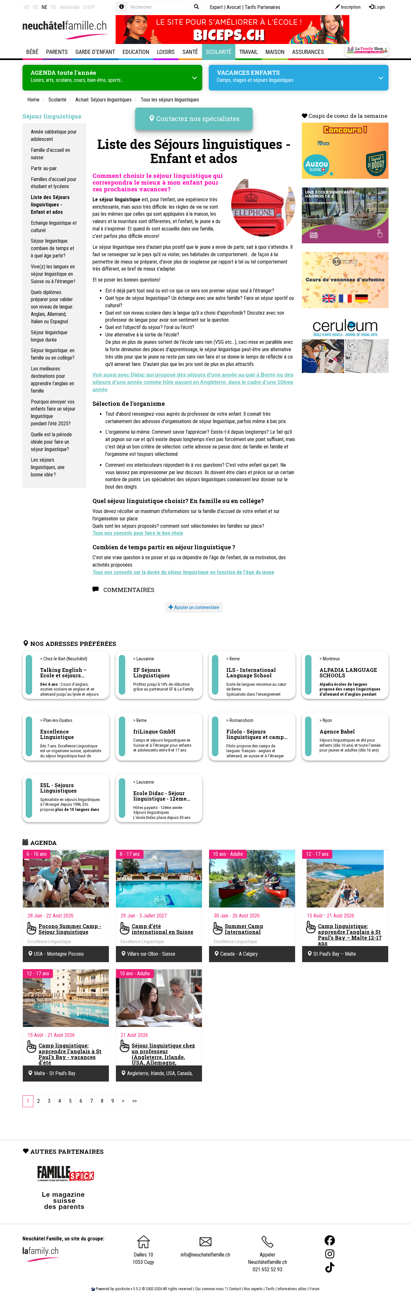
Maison (275, 51)
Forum (314, 1289)
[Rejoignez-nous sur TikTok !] (329, 1268)
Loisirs (166, 51)
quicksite (122, 1289)
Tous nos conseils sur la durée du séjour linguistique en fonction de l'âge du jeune (183, 572)
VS (53, 7)
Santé (190, 51)
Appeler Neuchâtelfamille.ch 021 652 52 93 (267, 1262)
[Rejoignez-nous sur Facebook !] (330, 1241)
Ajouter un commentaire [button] (196, 607)
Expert (216, 7)
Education (136, 51)
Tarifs (270, 1289)
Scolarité (219, 51)
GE (35, 7)
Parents (57, 51)
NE (44, 7)
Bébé (32, 51)
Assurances (308, 51)
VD (26, 7)
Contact (235, 1289)
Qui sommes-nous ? (210, 1289)
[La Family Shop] (367, 50)
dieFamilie (69, 7)
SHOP (89, 7)
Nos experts (253, 1289)
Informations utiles (292, 1289)
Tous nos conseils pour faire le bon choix (137, 533)
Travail (248, 51)
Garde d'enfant (95, 51)
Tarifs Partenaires (262, 7)
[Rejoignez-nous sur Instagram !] (329, 1254)
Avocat (234, 7)
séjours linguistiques (273, 80)
